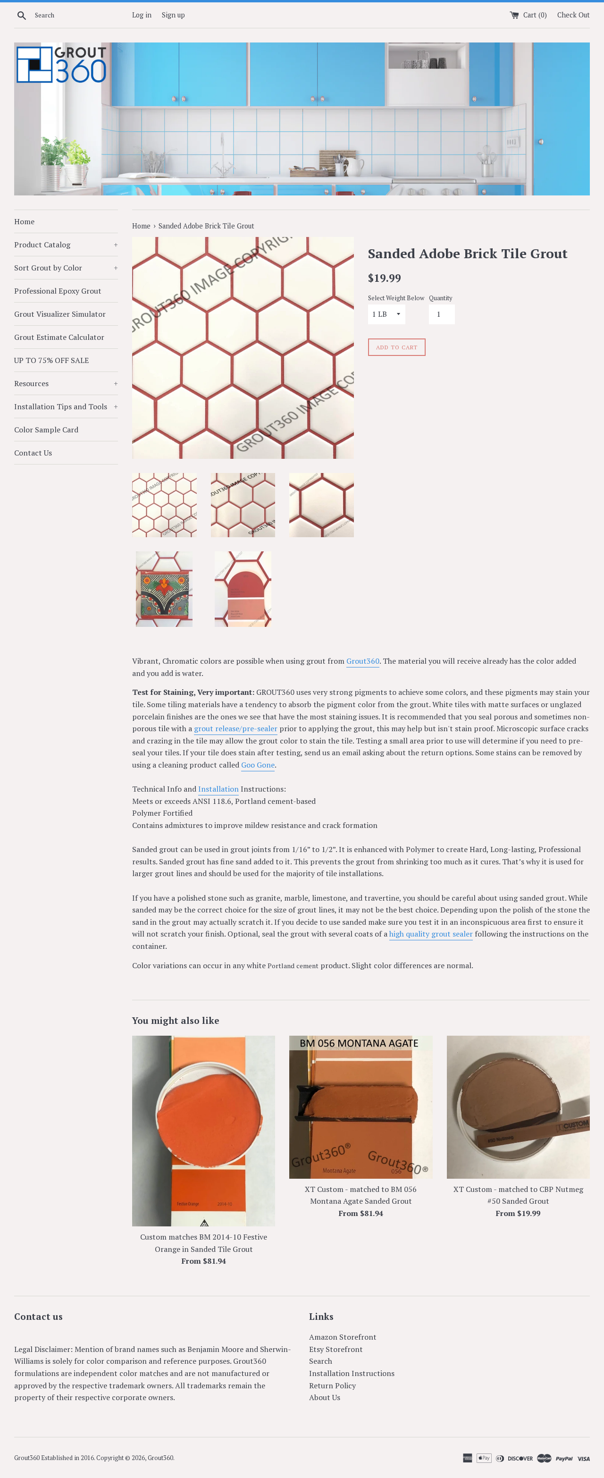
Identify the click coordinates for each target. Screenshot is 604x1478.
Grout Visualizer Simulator (60, 314)
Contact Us (33, 453)
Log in (141, 14)
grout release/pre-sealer (235, 728)
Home (24, 221)
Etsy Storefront (336, 1349)
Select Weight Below (396, 298)
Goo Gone (258, 765)
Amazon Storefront (343, 1337)
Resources (66, 383)
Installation (218, 789)
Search (320, 1361)
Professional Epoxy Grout (57, 291)
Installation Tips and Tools (66, 406)
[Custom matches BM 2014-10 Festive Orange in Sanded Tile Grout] (203, 1131)
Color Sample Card (46, 429)
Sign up (173, 14)
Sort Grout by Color (66, 267)
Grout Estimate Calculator (59, 337)
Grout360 (362, 661)
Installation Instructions (351, 1373)
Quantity (440, 298)
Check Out (573, 14)
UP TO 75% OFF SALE (51, 360)
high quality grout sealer (431, 934)
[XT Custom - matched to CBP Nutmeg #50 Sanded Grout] (518, 1107)
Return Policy (332, 1385)
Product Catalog (66, 244)
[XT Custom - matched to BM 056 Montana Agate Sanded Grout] (360, 1107)
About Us (324, 1397)
